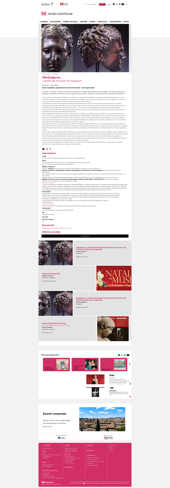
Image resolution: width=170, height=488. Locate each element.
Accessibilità (68, 461)
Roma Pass (68, 454)
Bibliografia (45, 474)
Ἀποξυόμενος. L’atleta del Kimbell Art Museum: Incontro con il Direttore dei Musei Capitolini (101, 248)
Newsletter (45, 458)
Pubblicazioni (46, 473)
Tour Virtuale (106, 369)
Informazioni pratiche (71, 448)
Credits (108, 483)
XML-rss (127, 483)
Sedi (44, 462)
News (110, 447)
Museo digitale (70, 22)
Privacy (87, 483)
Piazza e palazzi (47, 466)
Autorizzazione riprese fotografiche (52, 478)
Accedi (109, 4)
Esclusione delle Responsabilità (98, 483)
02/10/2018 (119, 381)
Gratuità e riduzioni (48, 183)
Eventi (92, 22)
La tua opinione (69, 463)
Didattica (102, 22)
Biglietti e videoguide (71, 450)
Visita (126, 22)
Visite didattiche (69, 456)
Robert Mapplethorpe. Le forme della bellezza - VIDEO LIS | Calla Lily (118, 393)
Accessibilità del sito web (117, 483)
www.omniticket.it (48, 204)
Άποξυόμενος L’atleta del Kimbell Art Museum (58, 228)
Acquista (102, 4)
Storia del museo (47, 448)
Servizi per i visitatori (70, 451)
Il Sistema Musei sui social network (78, 367)
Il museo (44, 22)
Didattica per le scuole (93, 457)
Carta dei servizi (46, 456)
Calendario (115, 22)
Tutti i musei (92, 4)
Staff (43, 453)
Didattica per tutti (92, 459)
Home (43, 74)
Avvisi (110, 448)
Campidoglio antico (48, 464)
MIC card (67, 453)
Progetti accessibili (92, 465)
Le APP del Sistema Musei (49, 368)
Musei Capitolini (60, 14)
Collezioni (55, 22)
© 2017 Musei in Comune (76, 483)
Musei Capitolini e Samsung (54, 323)
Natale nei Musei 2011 (51, 274)
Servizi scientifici (50, 470)
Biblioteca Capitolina (48, 476)
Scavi (43, 450)
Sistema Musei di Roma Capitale (51, 454)
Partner (111, 450)
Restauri (44, 451)
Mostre (83, 22)
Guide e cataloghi (70, 459)
